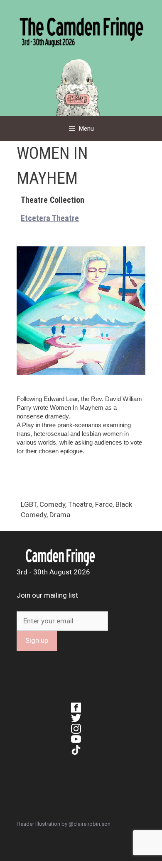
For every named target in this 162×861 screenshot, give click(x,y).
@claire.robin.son (89, 824)
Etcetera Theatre (50, 218)
